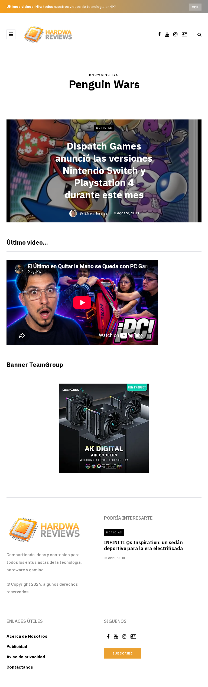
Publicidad (16, 646)
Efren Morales (96, 212)
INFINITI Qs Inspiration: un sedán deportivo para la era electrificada (143, 545)
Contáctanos (19, 666)
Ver (195, 7)
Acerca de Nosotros (26, 636)
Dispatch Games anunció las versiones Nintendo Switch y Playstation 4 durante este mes (104, 170)
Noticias (104, 127)
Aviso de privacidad (25, 656)
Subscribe (122, 653)
